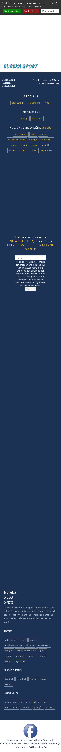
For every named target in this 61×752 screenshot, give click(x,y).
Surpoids (23, 150)
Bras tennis (17, 102)
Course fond (11, 701)
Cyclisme (25, 701)
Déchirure (37, 118)
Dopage (33, 139)
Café (33, 134)
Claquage (23, 118)
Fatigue (14, 145)
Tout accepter (12, 11)
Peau (24, 145)
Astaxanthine (33, 102)
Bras (46, 102)
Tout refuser (31, 11)
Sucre (12, 150)
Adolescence (21, 134)
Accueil (36, 80)
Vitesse (49, 707)
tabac (34, 150)
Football (9, 679)
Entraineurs (47, 139)
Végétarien (46, 150)
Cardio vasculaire (16, 139)
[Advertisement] (30, 30)
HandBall (21, 679)
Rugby (33, 679)
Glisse (37, 701)
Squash (43, 679)
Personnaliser (50, 11)
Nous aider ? (38, 747)
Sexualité (45, 145)
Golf (45, 701)
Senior (34, 145)
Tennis (8, 684)
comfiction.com (37, 743)
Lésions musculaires (26, 650)
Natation (26, 707)
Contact (51, 743)
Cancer (42, 134)
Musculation (11, 707)
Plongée (38, 707)
